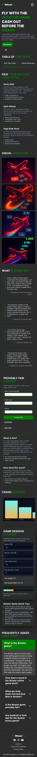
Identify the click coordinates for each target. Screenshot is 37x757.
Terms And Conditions (18, 746)
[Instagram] (18, 740)
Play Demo (7, 44)
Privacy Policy (18, 749)
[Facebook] (14, 740)
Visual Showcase (28, 63)
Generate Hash (18, 417)
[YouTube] (22, 740)
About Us (18, 744)
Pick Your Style (10, 63)
